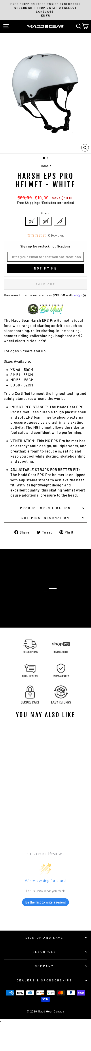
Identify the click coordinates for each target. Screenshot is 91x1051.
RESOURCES (44, 951)
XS (31, 221)
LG (59, 221)
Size (45, 212)
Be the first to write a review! (45, 902)
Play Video (48, 596)
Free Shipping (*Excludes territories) (45, 203)
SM (45, 221)
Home (44, 166)
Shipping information (45, 517)
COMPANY (44, 966)
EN (43, 15)
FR (48, 15)
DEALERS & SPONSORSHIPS (44, 980)
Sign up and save (44, 937)
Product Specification (45, 508)
